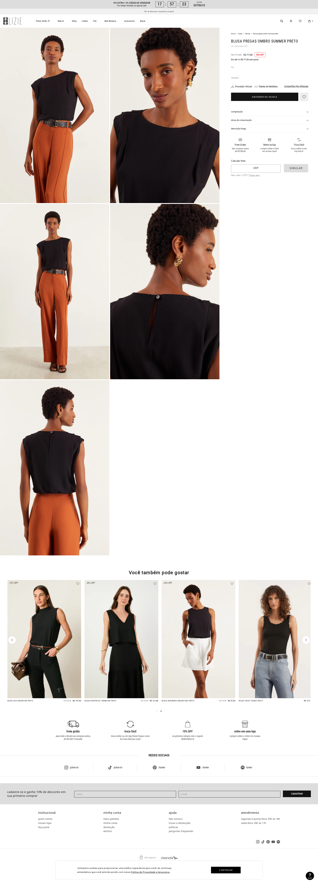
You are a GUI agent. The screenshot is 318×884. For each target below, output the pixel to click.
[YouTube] (273, 841)
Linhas (85, 21)
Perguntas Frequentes (181, 831)
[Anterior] (12, 640)
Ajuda (173, 813)
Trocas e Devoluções (180, 823)
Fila (95, 21)
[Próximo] (306, 640)
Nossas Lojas (45, 823)
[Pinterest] (268, 841)
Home (233, 34)
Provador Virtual (243, 86)
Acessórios (129, 21)
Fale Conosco (176, 818)
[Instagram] (258, 841)
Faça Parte (43, 827)
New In (61, 21)
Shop (74, 21)
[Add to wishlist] (304, 96)
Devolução (109, 827)
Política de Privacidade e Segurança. (150, 872)
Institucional (47, 813)
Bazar (142, 21)
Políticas (173, 827)
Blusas (247, 34)
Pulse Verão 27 (43, 21)
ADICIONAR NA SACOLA (264, 96)
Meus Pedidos (111, 818)
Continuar (226, 870)
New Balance (110, 21)
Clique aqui (254, 175)
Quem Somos (45, 818)
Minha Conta (112, 813)
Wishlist (107, 831)
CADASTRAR (297, 793)
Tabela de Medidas (268, 86)
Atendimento (250, 813)
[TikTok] (263, 841)
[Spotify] (278, 841)
